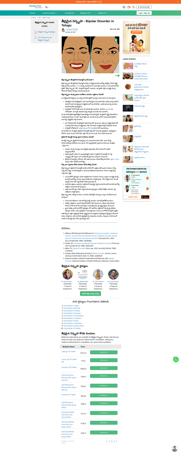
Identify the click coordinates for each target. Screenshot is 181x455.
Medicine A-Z (85, 13)
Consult (32, 13)
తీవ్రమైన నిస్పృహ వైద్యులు (46, 32)
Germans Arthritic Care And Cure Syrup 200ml (67, 414)
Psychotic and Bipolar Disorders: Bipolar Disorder (92, 243)
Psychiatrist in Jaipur (71, 306)
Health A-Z (102, 13)
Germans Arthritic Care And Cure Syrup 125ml (67, 424)
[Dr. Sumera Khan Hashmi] (67, 275)
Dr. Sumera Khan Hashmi (67, 281)
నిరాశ (78, 86)
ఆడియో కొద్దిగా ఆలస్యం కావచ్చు (90, 293)
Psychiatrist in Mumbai (72, 308)
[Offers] (124, 7)
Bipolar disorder (98, 253)
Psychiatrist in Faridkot (72, 328)
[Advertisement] (90, 450)
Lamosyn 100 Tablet (68, 367)
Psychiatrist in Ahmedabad (73, 316)
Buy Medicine (104, 352)
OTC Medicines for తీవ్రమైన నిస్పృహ (45, 39)
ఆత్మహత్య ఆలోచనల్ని (86, 128)
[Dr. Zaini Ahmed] (98, 275)
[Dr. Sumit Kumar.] (113, 275)
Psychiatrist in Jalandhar (73, 323)
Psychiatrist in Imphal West (74, 326)
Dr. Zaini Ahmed (98, 281)
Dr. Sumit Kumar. (113, 281)
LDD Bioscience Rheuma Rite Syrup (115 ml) (68, 377)
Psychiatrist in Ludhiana (72, 318)
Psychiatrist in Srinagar (72, 313)
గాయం (116, 159)
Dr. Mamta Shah (83, 281)
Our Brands (69, 13)
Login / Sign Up (144, 13)
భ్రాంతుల (108, 109)
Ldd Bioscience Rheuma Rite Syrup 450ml (68, 405)
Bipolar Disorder (79, 248)
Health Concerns (49, 13)
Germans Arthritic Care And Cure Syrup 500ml (67, 434)
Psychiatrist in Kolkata (72, 311)
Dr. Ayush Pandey (72, 30)
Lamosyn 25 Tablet (68, 395)
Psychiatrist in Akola (71, 321)
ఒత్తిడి (112, 159)
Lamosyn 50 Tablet (68, 351)
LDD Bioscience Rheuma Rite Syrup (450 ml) (68, 387)
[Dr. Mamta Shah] (83, 275)
